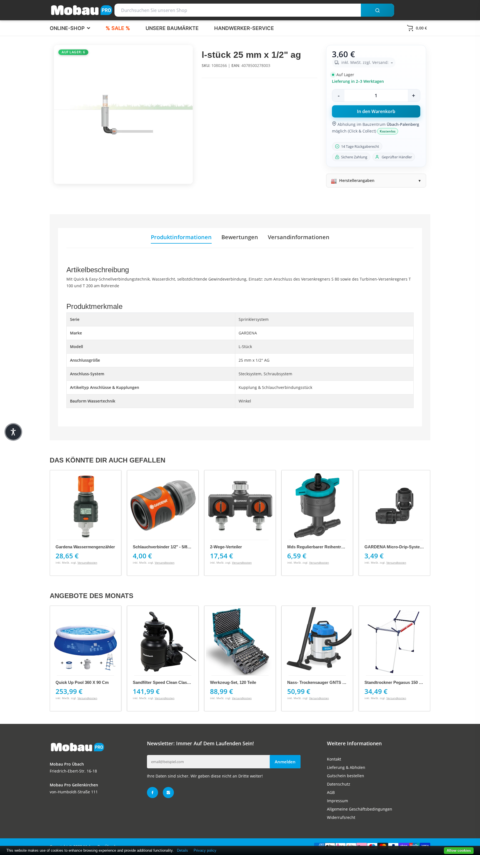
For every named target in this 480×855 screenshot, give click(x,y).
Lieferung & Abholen (346, 767)
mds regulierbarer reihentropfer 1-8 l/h (249, 546)
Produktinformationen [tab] (181, 237)
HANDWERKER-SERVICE (244, 28)
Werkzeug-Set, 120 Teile (233, 682)
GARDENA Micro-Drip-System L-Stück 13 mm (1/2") (337, 546)
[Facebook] (152, 792)
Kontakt (334, 759)
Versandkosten (87, 562)
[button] (13, 432)
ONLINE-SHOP (68, 28)
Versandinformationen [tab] (298, 237)
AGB (331, 792)
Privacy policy (205, 850)
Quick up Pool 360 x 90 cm (82, 682)
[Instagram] (168, 792)
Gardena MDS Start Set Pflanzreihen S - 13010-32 (412, 546)
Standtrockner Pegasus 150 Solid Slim (401, 682)
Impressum (337, 800)
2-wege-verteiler (149, 546)
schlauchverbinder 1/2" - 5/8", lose (90, 546)
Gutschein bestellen (345, 775)
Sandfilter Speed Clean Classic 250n (168, 682)
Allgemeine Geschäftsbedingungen (359, 809)
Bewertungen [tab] (239, 237)
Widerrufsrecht (341, 817)
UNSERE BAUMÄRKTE (172, 28)
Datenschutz (338, 784)
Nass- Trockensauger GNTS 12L (318, 682)
